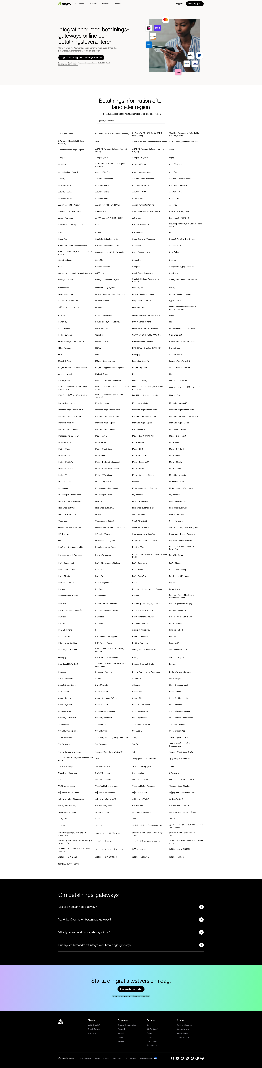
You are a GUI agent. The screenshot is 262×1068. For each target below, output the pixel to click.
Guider (149, 1033)
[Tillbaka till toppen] (60, 1021)
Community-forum (183, 1029)
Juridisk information (102, 1058)
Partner (120, 1037)
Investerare (92, 1033)
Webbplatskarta (130, 1058)
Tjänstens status (183, 1037)
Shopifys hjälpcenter (184, 1025)
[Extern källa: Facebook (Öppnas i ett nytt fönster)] (172, 1058)
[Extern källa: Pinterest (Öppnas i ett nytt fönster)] (202, 1058)
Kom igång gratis (194, 4)
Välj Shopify (79, 4)
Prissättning (106, 4)
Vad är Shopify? (94, 1025)
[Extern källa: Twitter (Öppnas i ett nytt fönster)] (177, 1058)
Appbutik (120, 1033)
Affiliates (120, 1041)
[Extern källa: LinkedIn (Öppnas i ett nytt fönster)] (197, 1058)
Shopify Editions (94, 1029)
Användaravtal (85, 1058)
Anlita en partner (183, 1033)
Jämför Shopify (152, 1029)
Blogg (149, 1025)
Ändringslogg (152, 1045)
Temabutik (121, 1029)
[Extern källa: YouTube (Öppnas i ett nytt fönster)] (182, 1058)
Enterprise (117, 4)
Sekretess (117, 1058)
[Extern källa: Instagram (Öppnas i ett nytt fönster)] (187, 1058)
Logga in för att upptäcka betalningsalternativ (81, 57)
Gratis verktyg (152, 1041)
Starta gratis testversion (131, 989)
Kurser (149, 1037)
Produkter (92, 4)
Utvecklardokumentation (126, 1025)
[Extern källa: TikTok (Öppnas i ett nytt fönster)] (192, 1058)
